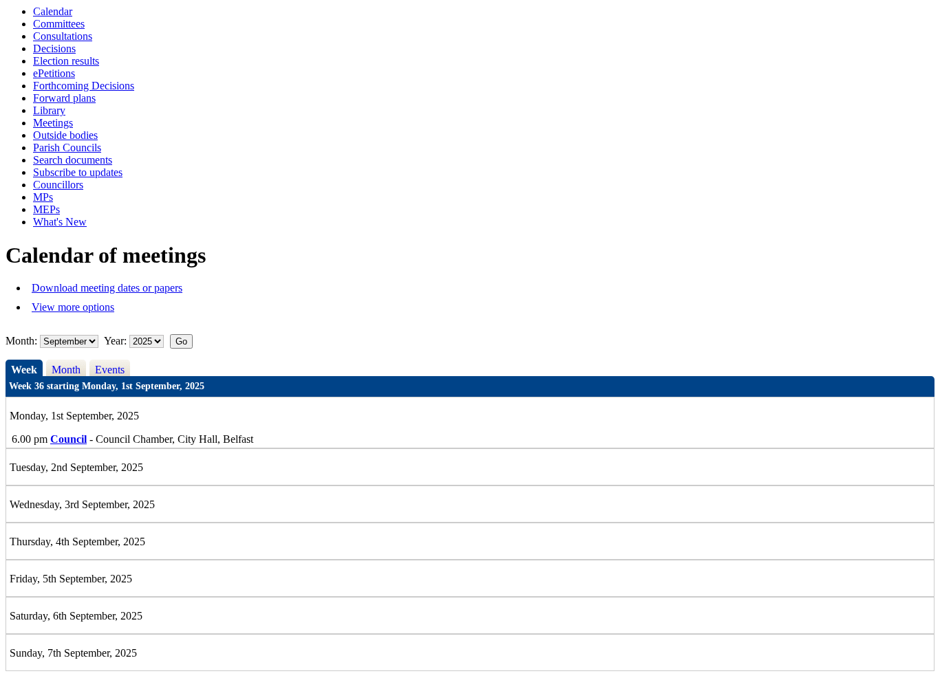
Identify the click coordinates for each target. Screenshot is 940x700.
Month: (21, 341)
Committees (59, 24)
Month (66, 369)
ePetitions (54, 73)
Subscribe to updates (77, 172)
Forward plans (64, 98)
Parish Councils (67, 147)
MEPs (46, 209)
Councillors (58, 184)
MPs (43, 197)
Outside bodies (65, 135)
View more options (73, 307)
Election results (66, 61)
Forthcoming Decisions (83, 85)
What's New (60, 222)
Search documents (72, 160)
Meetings (53, 123)
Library (49, 110)
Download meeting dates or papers (107, 288)
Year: (116, 341)
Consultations (62, 36)
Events (110, 369)
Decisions (54, 48)
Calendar (52, 11)
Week (24, 369)
